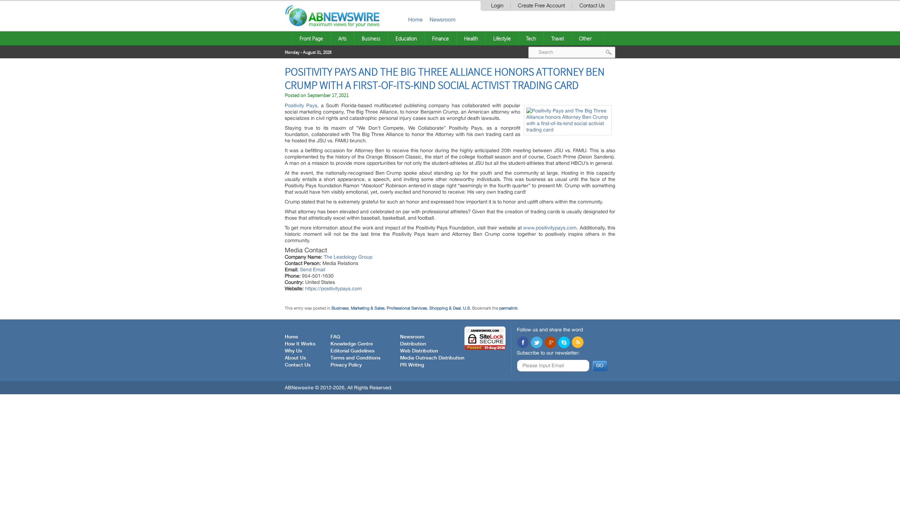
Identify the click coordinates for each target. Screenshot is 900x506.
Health (471, 38)
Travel (557, 38)
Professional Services (407, 308)
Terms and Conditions (355, 358)
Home (415, 19)
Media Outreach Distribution (432, 358)
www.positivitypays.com (550, 228)
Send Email (312, 269)
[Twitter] (536, 343)
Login (497, 5)
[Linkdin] (550, 343)
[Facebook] (523, 343)
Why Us (293, 351)
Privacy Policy (346, 365)
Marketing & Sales (368, 308)
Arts (342, 38)
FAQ (335, 337)
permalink (508, 308)
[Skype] (564, 343)
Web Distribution (419, 351)
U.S (466, 308)
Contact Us (592, 5)
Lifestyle (502, 38)
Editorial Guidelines (352, 351)
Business (371, 38)
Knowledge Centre (351, 344)
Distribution (413, 344)
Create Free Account (541, 5)
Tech (531, 38)
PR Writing (412, 365)
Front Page (311, 38)
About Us (295, 358)
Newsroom (443, 19)
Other (585, 38)
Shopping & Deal (445, 308)
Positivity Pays (301, 105)
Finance (440, 38)
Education (406, 38)
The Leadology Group (348, 257)
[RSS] (578, 343)
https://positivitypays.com (333, 288)
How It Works (300, 344)
